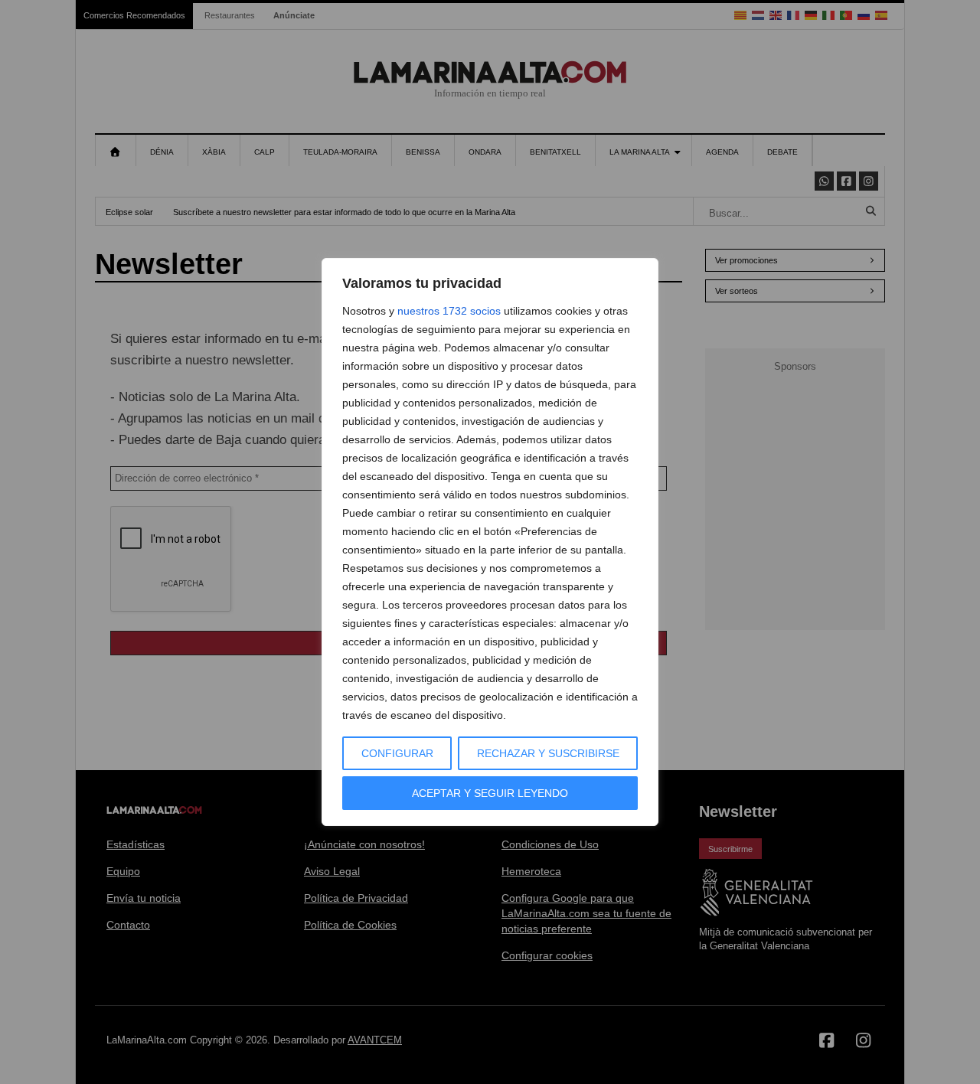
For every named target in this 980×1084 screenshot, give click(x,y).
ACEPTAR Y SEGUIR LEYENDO (490, 793)
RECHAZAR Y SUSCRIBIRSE (548, 753)
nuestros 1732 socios (449, 311)
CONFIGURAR (397, 753)
